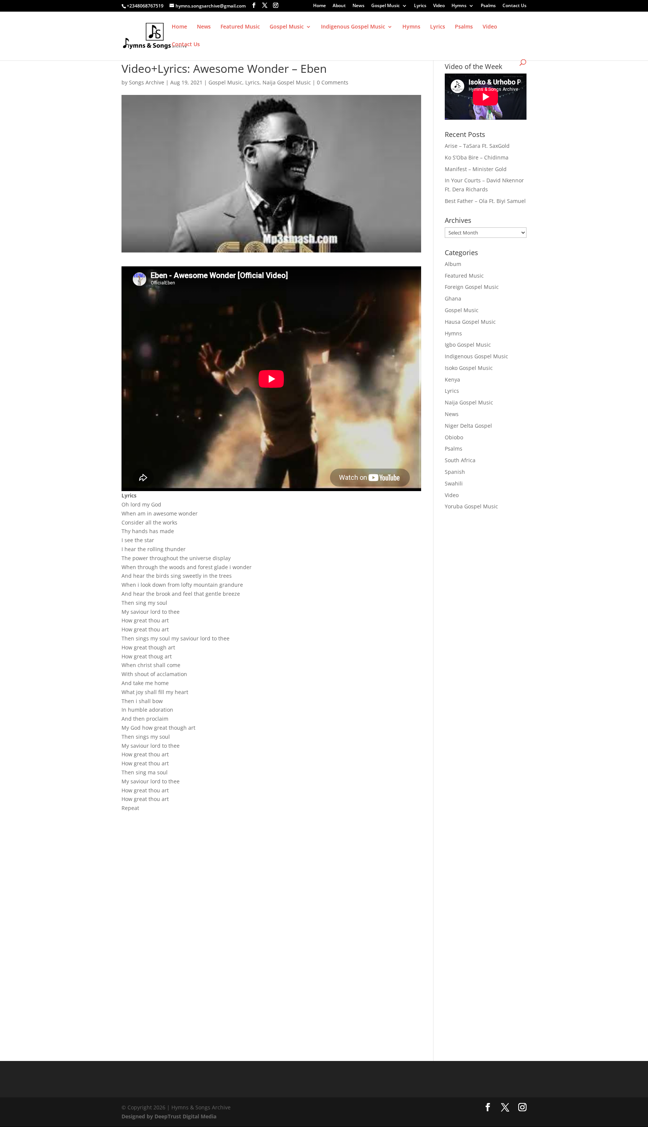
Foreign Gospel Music (472, 286)
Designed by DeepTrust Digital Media (169, 1116)
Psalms (488, 6)
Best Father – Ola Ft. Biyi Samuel (485, 200)
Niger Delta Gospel (468, 425)
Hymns (459, 6)
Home (319, 6)
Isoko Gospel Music (469, 367)
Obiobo (454, 437)
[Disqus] (271, 915)
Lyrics (420, 6)
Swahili (454, 483)
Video (439, 6)
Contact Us (514, 6)
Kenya (452, 379)
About (339, 6)
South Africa (460, 460)
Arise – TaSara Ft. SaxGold (477, 145)
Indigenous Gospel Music (353, 27)
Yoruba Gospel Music (471, 506)
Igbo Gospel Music (468, 344)
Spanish (455, 471)
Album (453, 263)
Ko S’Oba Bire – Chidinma (476, 157)
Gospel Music (385, 6)
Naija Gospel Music (286, 82)
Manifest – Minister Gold (476, 169)
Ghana (453, 298)
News (358, 6)
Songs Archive (146, 82)
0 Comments (332, 82)
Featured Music (240, 27)
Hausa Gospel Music (470, 321)
